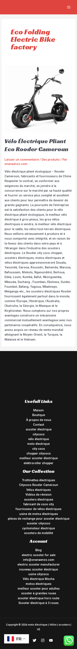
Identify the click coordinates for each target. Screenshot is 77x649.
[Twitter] (34, 640)
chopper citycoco (38, 453)
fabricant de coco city (38, 504)
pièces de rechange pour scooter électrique (38, 518)
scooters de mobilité (38, 533)
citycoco (39, 434)
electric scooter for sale (38, 555)
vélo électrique (38, 439)
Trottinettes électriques (38, 480)
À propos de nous (38, 420)
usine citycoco (38, 574)
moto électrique (38, 444)
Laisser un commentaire (22, 159)
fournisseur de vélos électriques (38, 509)
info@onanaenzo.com (38, 560)
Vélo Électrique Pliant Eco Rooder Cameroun (36, 145)
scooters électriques (38, 499)
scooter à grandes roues (38, 593)
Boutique (38, 415)
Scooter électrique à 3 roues (38, 603)
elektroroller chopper (38, 463)
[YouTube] (51, 640)
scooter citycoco (38, 523)
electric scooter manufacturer (38, 564)
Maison (38, 410)
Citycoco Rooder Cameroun (38, 485)
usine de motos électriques (38, 514)
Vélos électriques (38, 490)
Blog (38, 550)
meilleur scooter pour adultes (39, 588)
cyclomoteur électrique (38, 528)
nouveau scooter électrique (38, 569)
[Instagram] (43, 640)
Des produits (51, 159)
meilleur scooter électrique (39, 458)
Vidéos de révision (38, 494)
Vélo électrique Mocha (38, 579)
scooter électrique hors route (38, 598)
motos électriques (38, 584)
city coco (38, 449)
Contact (38, 424)
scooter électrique (39, 429)
